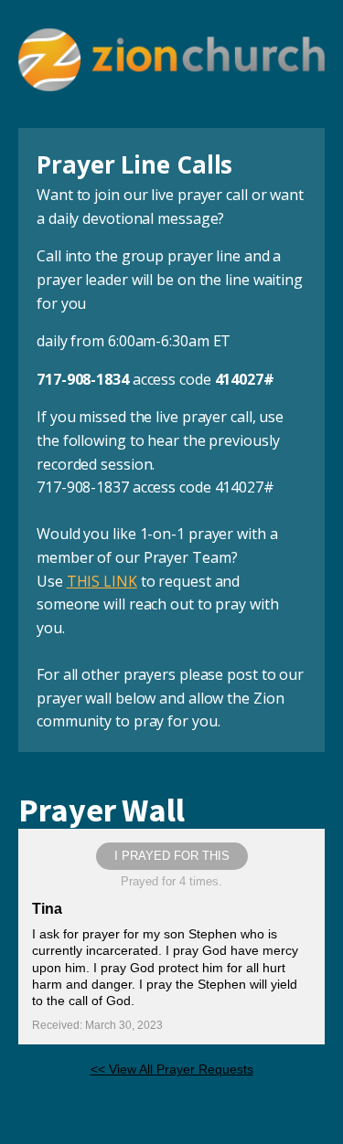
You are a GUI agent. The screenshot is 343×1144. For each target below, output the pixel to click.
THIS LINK (102, 581)
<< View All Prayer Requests (172, 1069)
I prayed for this (172, 856)
